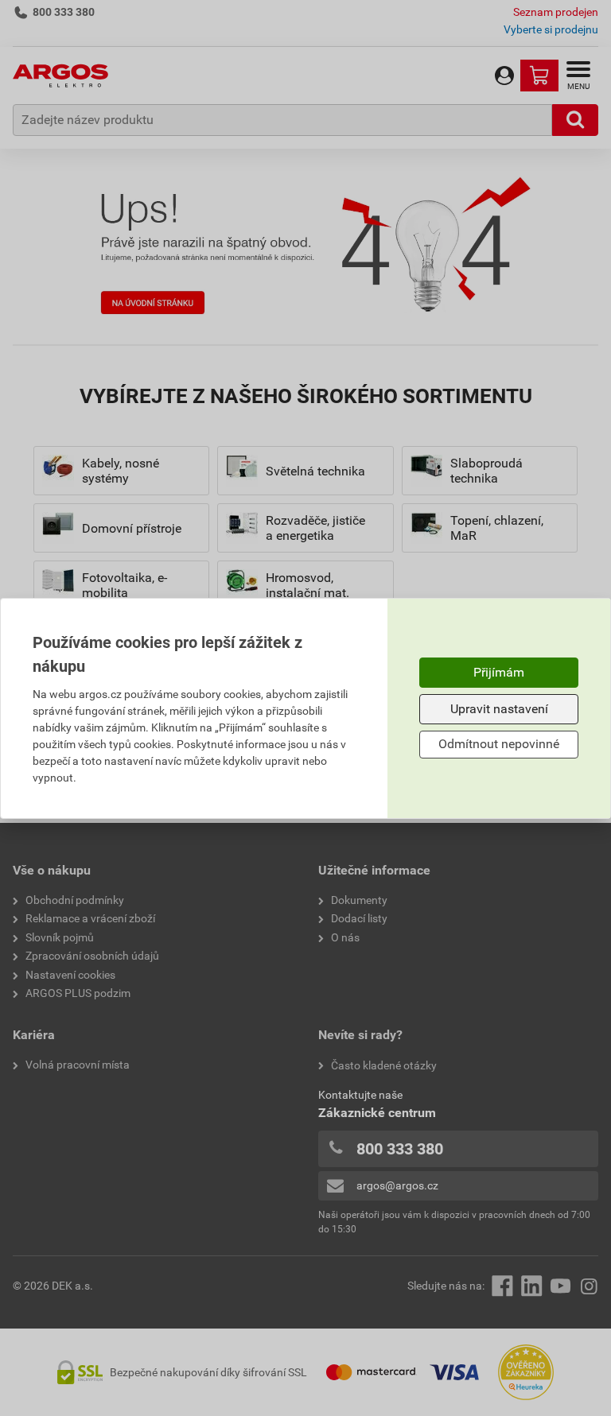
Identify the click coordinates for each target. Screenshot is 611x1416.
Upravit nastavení (499, 708)
